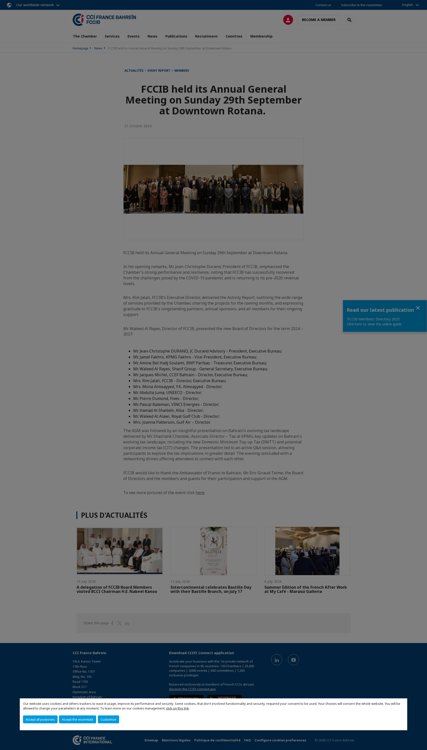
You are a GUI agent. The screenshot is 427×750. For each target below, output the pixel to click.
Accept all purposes (40, 719)
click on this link (177, 708)
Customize (108, 719)
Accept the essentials (77, 719)
